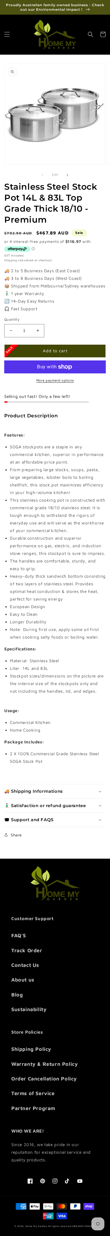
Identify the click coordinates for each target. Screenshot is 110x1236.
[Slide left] (42, 175)
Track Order (26, 950)
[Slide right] (67, 175)
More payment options (55, 380)
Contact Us (25, 965)
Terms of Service (33, 1093)
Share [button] (16, 834)
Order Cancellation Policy (44, 1079)
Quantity (11, 319)
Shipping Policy (31, 1049)
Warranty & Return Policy (44, 1064)
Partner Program (33, 1108)
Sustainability (29, 1009)
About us (22, 980)
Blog (17, 995)
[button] (7, 34)
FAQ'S (18, 935)
